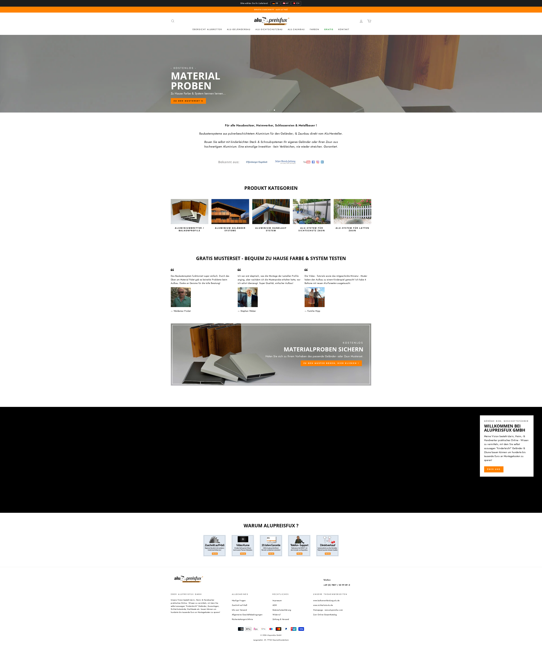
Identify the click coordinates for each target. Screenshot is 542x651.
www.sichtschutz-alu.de (323, 605)
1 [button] (267, 110)
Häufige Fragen (239, 600)
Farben (314, 29)
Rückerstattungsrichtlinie (242, 619)
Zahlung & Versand (281, 619)
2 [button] (270, 110)
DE (275, 3)
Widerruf (276, 614)
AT (286, 3)
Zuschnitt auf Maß (239, 605)
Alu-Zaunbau (296, 29)
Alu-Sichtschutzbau (269, 29)
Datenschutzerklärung (282, 610)
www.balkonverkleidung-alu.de (326, 600)
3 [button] (272, 110)
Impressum (277, 600)
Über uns (494, 469)
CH (296, 3)
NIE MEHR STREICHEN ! (271, 84)
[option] (271, 9)
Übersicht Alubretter (207, 29)
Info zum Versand (239, 610)
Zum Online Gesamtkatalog (325, 614)
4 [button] (275, 110)
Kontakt (343, 29)
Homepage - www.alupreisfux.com (328, 610)
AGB (275, 605)
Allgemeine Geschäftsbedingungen (247, 614)
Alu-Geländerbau (238, 29)
